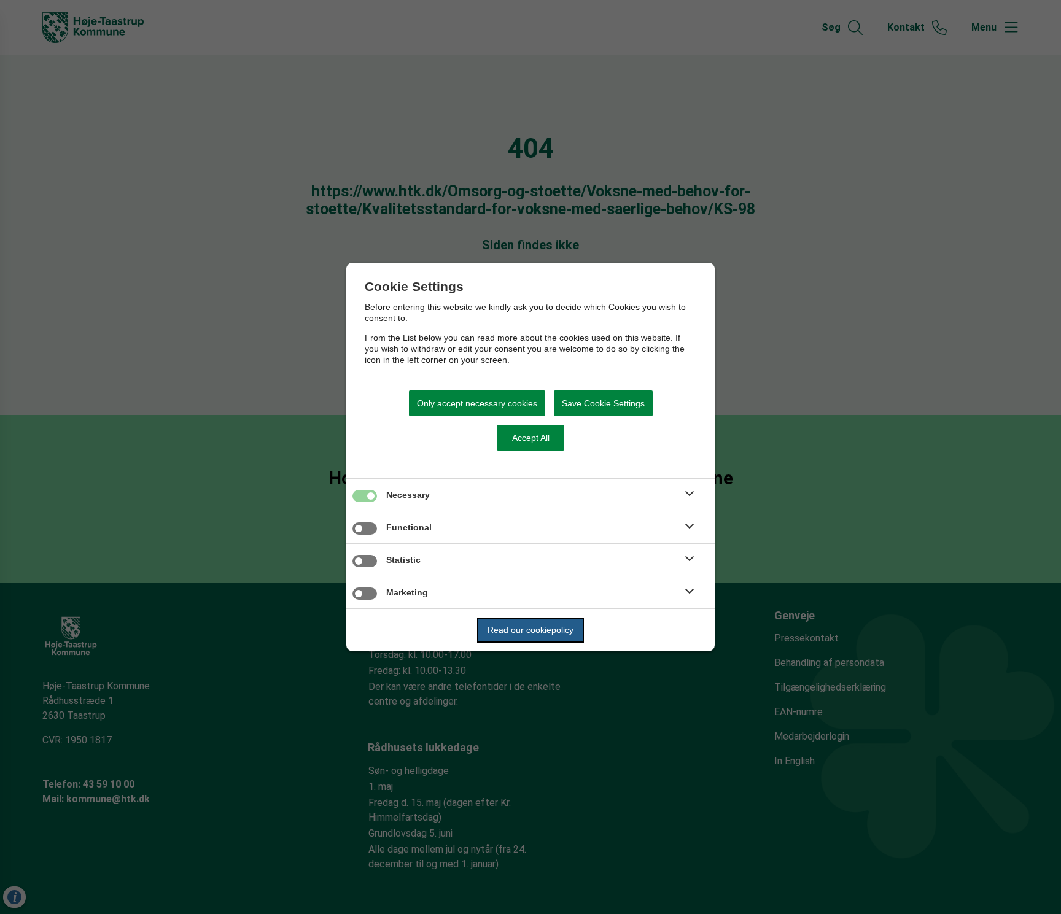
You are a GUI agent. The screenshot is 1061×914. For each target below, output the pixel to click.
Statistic (403, 560)
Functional (409, 527)
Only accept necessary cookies (477, 403)
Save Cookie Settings (603, 403)
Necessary (408, 495)
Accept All (531, 438)
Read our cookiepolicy (530, 630)
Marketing (407, 592)
